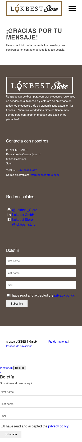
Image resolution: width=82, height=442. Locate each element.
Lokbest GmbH (23, 214)
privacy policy (64, 295)
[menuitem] (70, 8)
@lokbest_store (24, 224)
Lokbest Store (22, 219)
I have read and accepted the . (42, 295)
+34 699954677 (27, 170)
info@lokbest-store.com (44, 175)
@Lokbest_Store (24, 209)
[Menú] (70, 8)
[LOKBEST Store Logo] (34, 8)
